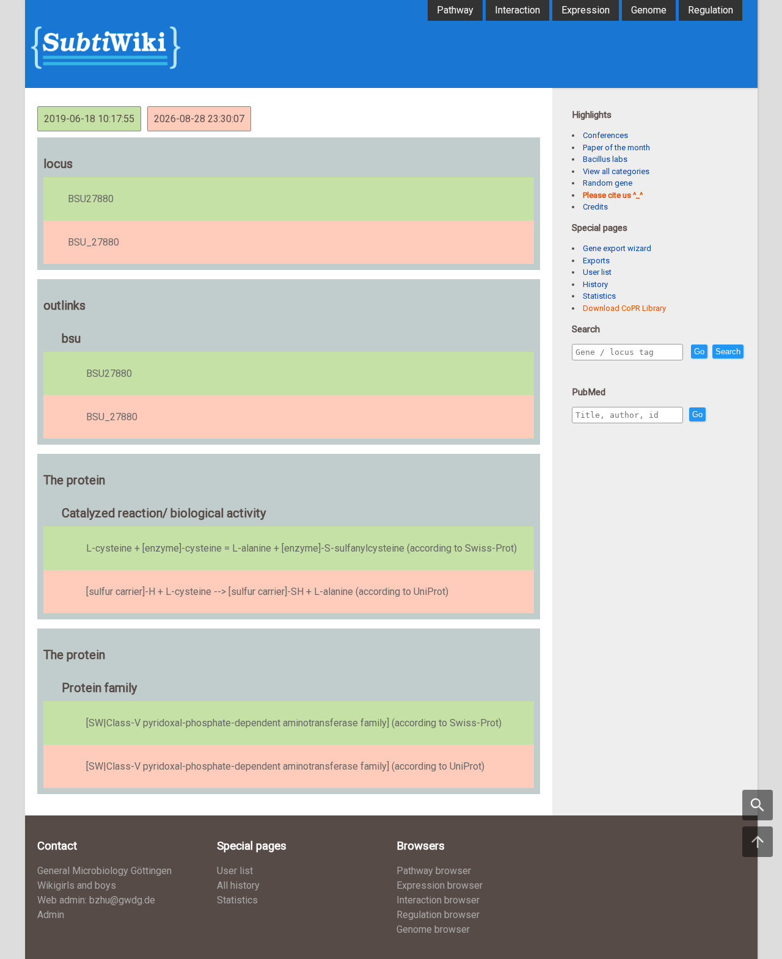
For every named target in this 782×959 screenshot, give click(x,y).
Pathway (455, 10)
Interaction (517, 10)
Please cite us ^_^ (613, 195)
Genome (649, 10)
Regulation (710, 10)
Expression (585, 10)
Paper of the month (616, 147)
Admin (50, 915)
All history (238, 885)
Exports (596, 260)
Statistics (599, 296)
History (595, 284)
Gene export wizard (617, 248)
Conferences (605, 135)
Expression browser (439, 885)
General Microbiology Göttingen (104, 871)
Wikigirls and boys (76, 885)
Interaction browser (438, 900)
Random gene (607, 183)
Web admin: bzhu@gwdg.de (96, 900)
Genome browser (433, 929)
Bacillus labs (605, 159)
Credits (595, 206)
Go (699, 351)
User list (597, 272)
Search (727, 351)
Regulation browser (438, 915)
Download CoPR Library (624, 308)
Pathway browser (433, 871)
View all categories (616, 171)
